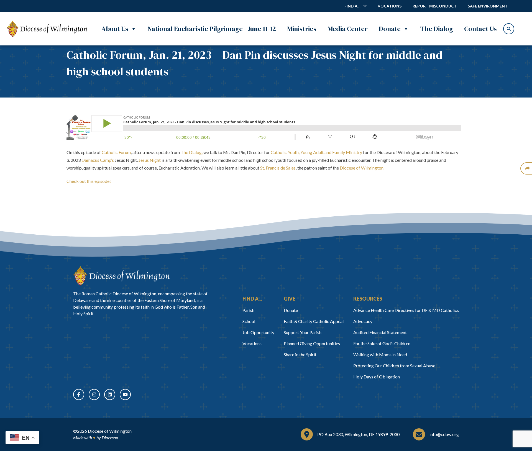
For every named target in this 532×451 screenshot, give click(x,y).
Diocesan (110, 437)
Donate (390, 28)
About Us (114, 28)
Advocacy (362, 321)
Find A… (352, 6)
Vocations (389, 6)
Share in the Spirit (300, 354)
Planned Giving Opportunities (312, 343)
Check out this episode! (88, 181)
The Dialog (436, 28)
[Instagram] (94, 394)
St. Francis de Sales (278, 167)
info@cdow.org (444, 434)
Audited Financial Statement (380, 332)
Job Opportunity (258, 332)
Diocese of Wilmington (110, 431)
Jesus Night (150, 160)
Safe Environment (488, 6)
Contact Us (480, 28)
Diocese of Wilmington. (362, 167)
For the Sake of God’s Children (381, 343)
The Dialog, (192, 152)
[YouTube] (125, 394)
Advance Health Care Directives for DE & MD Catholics (406, 310)
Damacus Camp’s (97, 160)
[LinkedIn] (109, 394)
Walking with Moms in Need (380, 354)
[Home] (121, 276)
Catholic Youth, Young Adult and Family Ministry (316, 152)
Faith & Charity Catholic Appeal (314, 321)
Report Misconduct (435, 6)
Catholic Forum (116, 152)
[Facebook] (78, 394)
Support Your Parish (302, 332)
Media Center (348, 28)
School (248, 321)
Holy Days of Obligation (376, 376)
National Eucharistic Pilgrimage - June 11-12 (212, 28)
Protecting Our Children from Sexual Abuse (394, 365)
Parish (248, 310)
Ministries (301, 28)
